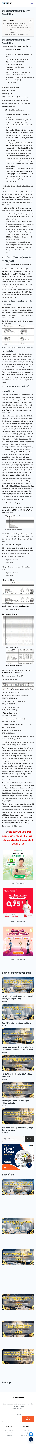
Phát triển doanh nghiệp (27, 1435)
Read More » (5, 1001)
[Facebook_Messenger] (31, 1434)
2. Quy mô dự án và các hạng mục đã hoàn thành (20, 28)
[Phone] (31, 1439)
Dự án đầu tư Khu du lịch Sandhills (15, 23)
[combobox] (13, 1139)
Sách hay (26, 1430)
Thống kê (9, 1433)
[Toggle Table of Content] (29, 21)
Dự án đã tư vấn (9, 1430)
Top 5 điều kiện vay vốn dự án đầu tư (16, 1023)
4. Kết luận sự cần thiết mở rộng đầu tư (17, 34)
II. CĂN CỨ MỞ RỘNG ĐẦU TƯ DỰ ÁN (16, 25)
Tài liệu (26, 1433)
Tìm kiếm (18, 1414)
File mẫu (9, 1435)
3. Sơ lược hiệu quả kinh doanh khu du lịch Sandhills (20, 31)
